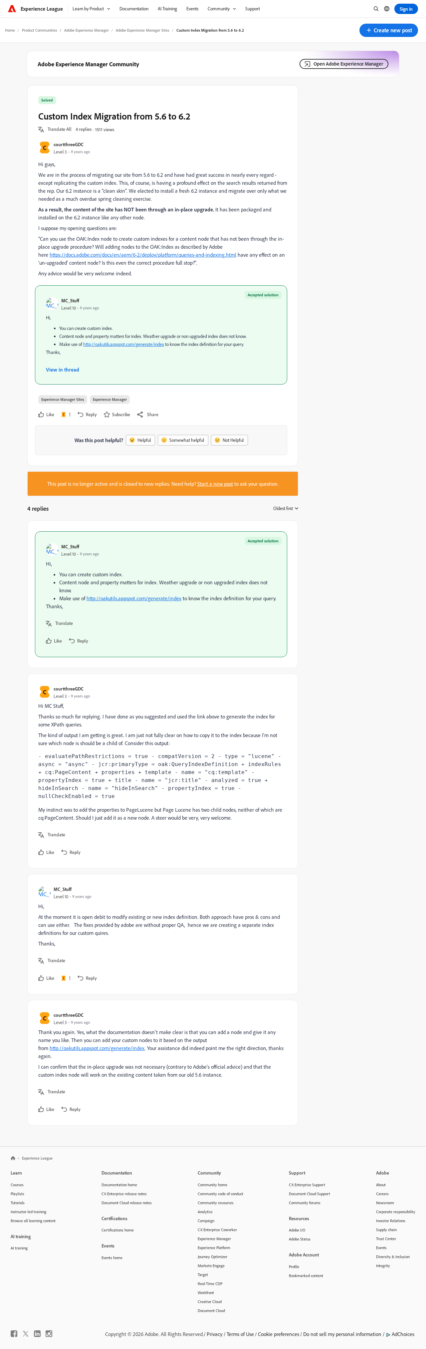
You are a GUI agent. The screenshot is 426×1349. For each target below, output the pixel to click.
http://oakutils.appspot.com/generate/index (123, 344)
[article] (161, 594)
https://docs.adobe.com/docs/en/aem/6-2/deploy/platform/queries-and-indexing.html (143, 254)
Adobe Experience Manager (86, 30)
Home (10, 30)
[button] (388, 30)
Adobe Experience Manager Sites (142, 30)
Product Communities (39, 30)
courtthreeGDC (69, 144)
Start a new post (215, 483)
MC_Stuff (70, 300)
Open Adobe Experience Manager (348, 64)
